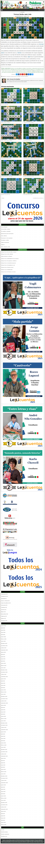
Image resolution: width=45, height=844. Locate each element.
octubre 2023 (3, 700)
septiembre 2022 (4, 729)
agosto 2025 (3, 652)
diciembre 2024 (4, 669)
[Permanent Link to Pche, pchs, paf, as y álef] (33, 185)
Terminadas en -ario (11, 265)
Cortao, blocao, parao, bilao (6, 158)
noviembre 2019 (4, 804)
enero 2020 (3, 800)
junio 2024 (3, 683)
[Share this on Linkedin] (30, 74)
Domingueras (3, 596)
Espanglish (3, 598)
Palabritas (3, 616)
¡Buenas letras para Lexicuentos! (7, 233)
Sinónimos (3, 620)
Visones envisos (10, 267)
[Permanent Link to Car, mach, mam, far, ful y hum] (11, 167)
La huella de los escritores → (38, 198)
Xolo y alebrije (4, 235)
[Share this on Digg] (28, 74)
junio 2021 (3, 762)
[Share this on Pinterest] (22, 74)
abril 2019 (3, 820)
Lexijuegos (3, 607)
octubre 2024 (3, 674)
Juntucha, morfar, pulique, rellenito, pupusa (31, 158)
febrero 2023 (3, 718)
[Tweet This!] (16, 74)
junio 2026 (3, 630)
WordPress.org (4, 836)
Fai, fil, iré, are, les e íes (5, 194)
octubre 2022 (3, 727)
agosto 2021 (3, 758)
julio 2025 (3, 654)
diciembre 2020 (4, 776)
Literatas (3, 609)
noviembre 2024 (4, 672)
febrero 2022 (3, 745)
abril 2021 (3, 767)
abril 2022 (3, 740)
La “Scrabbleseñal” (9, 269)
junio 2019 (3, 815)
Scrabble (18, 76)
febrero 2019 (3, 824)
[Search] (43, 10)
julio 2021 (3, 760)
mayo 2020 (3, 791)
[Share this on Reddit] (24, 74)
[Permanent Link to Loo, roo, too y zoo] (11, 95)
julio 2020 (3, 787)
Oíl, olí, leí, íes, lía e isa (27, 140)
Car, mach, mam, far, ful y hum (6, 176)
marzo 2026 (3, 636)
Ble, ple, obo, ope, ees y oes (28, 176)
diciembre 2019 (4, 802)
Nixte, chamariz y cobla (5, 246)
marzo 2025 (3, 663)
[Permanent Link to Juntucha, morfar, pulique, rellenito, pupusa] (33, 149)
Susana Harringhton (19, 16)
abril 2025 (3, 661)
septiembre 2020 (4, 782)
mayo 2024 (3, 685)
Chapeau (2, 244)
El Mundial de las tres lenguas (13, 258)
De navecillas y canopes (5, 229)
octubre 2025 (3, 647)
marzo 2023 (3, 716)
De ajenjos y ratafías (5, 240)
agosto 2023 (3, 705)
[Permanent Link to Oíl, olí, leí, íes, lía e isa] (33, 131)
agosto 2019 (3, 811)
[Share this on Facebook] (18, 74)
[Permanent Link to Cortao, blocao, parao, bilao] (11, 149)
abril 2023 (3, 714)
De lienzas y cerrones (11, 271)
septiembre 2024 (4, 676)
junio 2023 (3, 709)
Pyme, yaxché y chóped (5, 122)
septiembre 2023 (4, 703)
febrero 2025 (3, 665)
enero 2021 (3, 773)
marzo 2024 (3, 689)
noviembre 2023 (4, 698)
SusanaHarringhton (24, 76)
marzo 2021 (3, 769)
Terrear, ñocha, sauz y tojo (22, 14)
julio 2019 (3, 813)
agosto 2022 (3, 731)
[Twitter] (39, 10)
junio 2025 (3, 656)
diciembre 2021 (4, 749)
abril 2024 (3, 687)
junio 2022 (3, 736)
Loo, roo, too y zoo (4, 104)
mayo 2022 (3, 738)
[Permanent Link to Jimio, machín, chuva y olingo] (11, 131)
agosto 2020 (3, 784)
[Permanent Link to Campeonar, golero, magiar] (33, 113)
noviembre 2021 (4, 751)
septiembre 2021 (4, 756)
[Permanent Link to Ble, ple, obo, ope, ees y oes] (33, 167)
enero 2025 (3, 667)
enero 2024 (3, 694)
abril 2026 (3, 634)
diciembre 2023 (4, 696)
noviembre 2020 (4, 778)
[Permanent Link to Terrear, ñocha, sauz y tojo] (22, 28)
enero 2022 (3, 747)
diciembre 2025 (4, 643)
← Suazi (2, 198)
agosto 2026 (3, 625)
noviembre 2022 (4, 725)
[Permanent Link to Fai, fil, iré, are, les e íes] (11, 185)
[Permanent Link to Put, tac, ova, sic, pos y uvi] (33, 95)
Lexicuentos (3, 605)
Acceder (2, 829)
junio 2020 (3, 789)
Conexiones (22, 12)
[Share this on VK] (26, 74)
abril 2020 (3, 793)
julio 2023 (3, 707)
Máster (2, 611)
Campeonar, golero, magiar (28, 122)
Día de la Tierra (14, 76)
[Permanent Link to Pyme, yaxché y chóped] (11, 113)
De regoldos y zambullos (5, 231)
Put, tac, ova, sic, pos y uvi (28, 104)
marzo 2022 (3, 742)
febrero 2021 (3, 771)
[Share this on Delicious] (32, 74)
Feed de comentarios (5, 834)
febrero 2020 (3, 798)
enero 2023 (3, 720)
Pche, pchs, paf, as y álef (27, 194)
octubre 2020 (3, 780)
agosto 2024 (3, 678)
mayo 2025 (3, 658)
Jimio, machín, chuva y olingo (6, 140)
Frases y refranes (4, 600)
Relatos (2, 618)
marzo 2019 (3, 822)
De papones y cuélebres (11, 260)
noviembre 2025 (4, 645)
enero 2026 (3, 641)
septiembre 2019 (4, 809)
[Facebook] (40, 10)
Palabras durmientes (5, 242)
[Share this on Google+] (20, 74)
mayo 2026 (3, 632)
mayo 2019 (3, 818)
